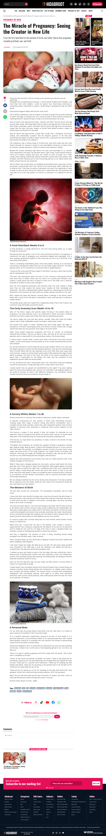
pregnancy (49, 688)
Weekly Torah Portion (24, 817)
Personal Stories (24, 814)
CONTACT (84, 11)
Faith (47, 814)
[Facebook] (88, 4)
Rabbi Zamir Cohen (61, 799)
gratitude (32, 688)
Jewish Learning (36, 809)
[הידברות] (53, 4)
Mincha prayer (92, 804)
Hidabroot (9, 796)
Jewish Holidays (36, 807)
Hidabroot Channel (9, 799)
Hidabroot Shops (8, 807)
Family (21, 807)
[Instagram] (71, 4)
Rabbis (60, 796)
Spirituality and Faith (24, 809)
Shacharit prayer (93, 802)
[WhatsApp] (84, 4)
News (21, 804)
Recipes (73, 814)
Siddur (92, 796)
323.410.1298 (27, 834)
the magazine (23, 802)
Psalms (91, 812)
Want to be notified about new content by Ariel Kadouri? (41, 713)
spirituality (17, 688)
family (66, 688)
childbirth (13, 691)
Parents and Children (76, 809)
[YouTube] (75, 4)
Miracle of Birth (27, 691)
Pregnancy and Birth (75, 807)
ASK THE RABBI (49, 11)
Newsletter (7, 802)
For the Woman (74, 799)
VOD (16, 11)
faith (23, 688)
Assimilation (49, 802)
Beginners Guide (49, 799)
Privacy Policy (45, 719)
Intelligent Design (58, 688)
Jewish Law (48, 812)
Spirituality (35, 812)
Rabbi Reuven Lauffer (61, 802)
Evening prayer (92, 807)
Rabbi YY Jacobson (61, 814)
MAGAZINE (22, 11)
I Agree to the (42, 719)
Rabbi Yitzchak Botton (62, 809)
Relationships (74, 804)
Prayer (34, 804)
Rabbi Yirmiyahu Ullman (62, 807)
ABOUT (91, 11)
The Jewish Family (37, 802)
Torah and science (24, 812)
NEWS (28, 11)
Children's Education (75, 812)
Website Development (98, 833)
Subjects (49, 796)
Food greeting (92, 809)
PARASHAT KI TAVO (74, 11)
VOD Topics (37, 796)
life (27, 688)
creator (19, 691)
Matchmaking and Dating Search (78, 802)
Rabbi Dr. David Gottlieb (62, 804)
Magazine (7, 809)
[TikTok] (80, 4)
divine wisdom (41, 688)
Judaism (22, 799)
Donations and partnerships (11, 812)
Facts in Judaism (49, 807)
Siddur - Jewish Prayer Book (95, 799)
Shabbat (48, 809)
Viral (47, 817)
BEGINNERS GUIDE (60, 11)
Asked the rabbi (8, 804)
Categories (25, 796)
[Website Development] (88, 833)
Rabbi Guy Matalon (61, 812)
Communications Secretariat (27, 832)
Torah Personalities (24, 820)
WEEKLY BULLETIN (37, 11)
